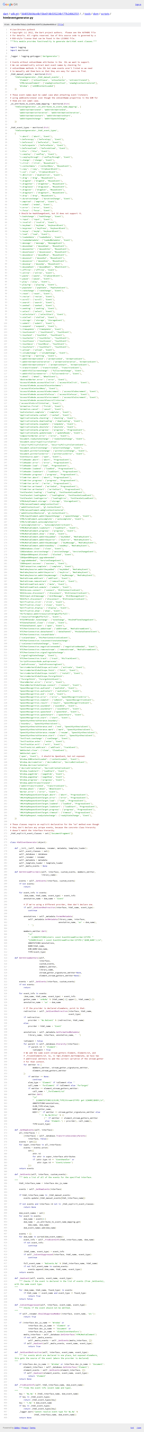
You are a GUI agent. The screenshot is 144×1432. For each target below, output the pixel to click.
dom (96, 13)
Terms (32, 1427)
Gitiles (17, 1427)
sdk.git (15, 13)
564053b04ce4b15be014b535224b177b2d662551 (50, 13)
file (60, 24)
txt (132, 1427)
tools (88, 13)
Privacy (24, 1427)
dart (5, 13)
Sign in (138, 4)
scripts (105, 13)
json (139, 1427)
